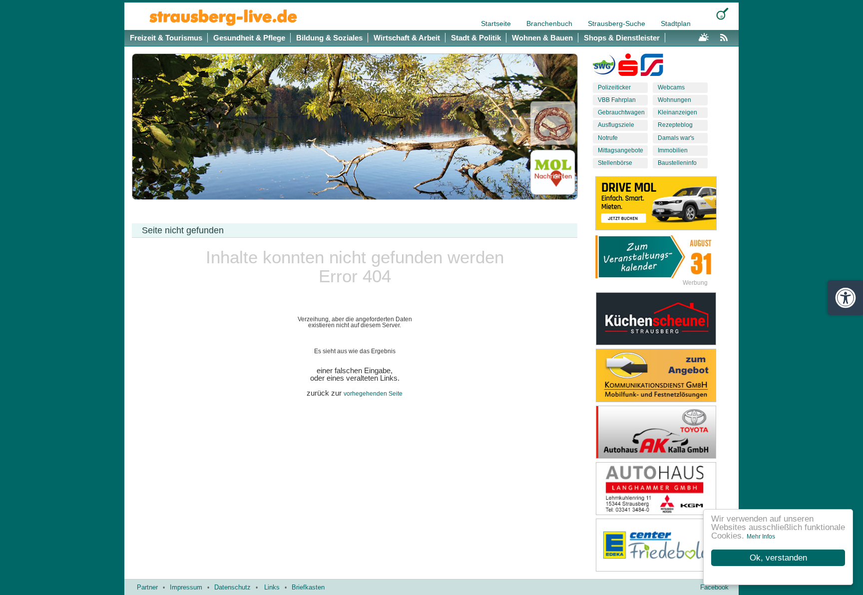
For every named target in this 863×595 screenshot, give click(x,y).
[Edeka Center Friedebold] (664, 545)
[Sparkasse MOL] (628, 66)
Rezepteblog (675, 124)
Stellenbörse (615, 162)
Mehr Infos (761, 536)
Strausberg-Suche (617, 23)
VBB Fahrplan (617, 99)
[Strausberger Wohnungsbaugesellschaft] (604, 66)
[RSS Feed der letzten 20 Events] (726, 36)
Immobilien (673, 150)
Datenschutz (232, 587)
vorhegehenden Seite (373, 393)
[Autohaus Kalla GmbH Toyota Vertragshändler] (664, 432)
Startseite (497, 23)
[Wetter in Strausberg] (704, 36)
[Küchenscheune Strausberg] (664, 318)
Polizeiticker (614, 87)
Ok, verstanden (778, 558)
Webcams (671, 87)
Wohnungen (674, 99)
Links (272, 587)
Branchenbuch (550, 23)
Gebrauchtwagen (621, 112)
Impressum (186, 587)
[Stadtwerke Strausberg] (652, 66)
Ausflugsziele (616, 124)
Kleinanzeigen (677, 112)
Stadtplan (676, 23)
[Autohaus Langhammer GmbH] (664, 488)
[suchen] (722, 13)
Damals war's (676, 137)
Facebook (714, 587)
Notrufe (608, 137)
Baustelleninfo (677, 162)
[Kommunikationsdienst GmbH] (664, 375)
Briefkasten (308, 587)
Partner (147, 587)
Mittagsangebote (620, 150)
